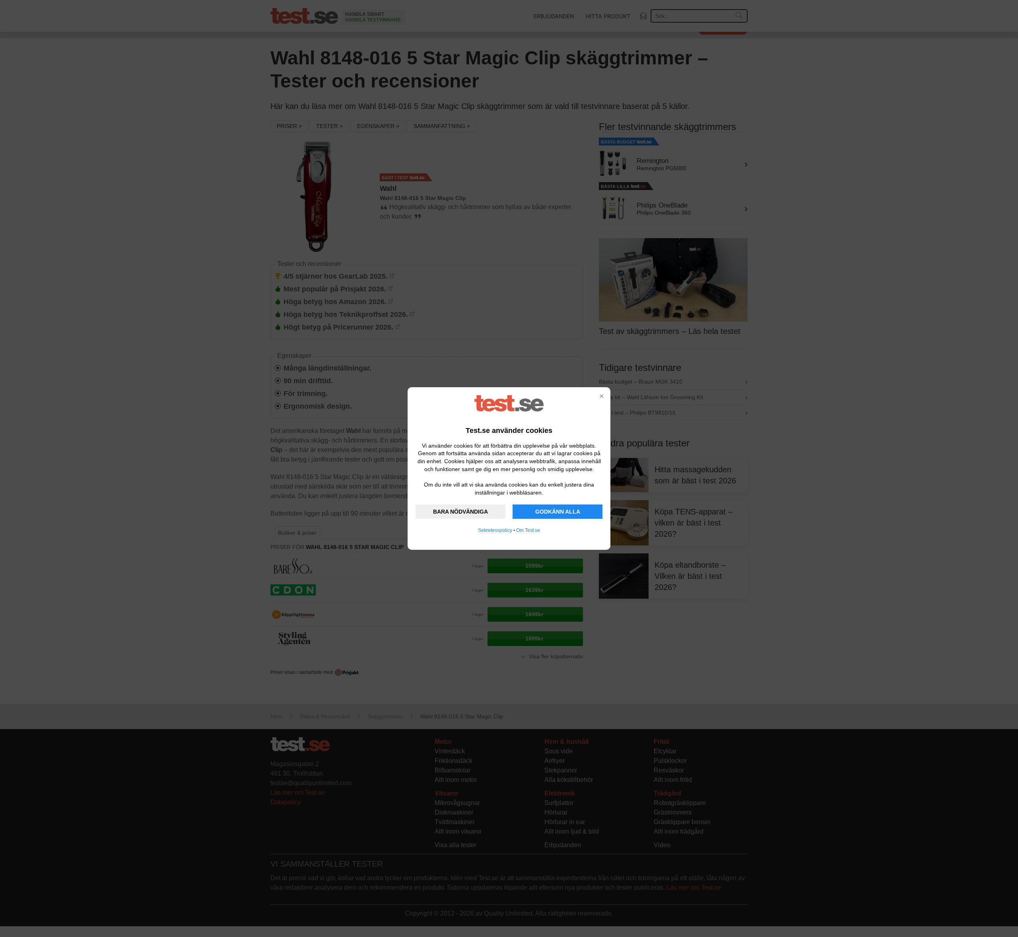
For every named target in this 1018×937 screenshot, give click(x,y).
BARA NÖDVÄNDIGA (460, 511)
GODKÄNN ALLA (557, 511)
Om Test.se (528, 530)
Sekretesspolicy (495, 530)
